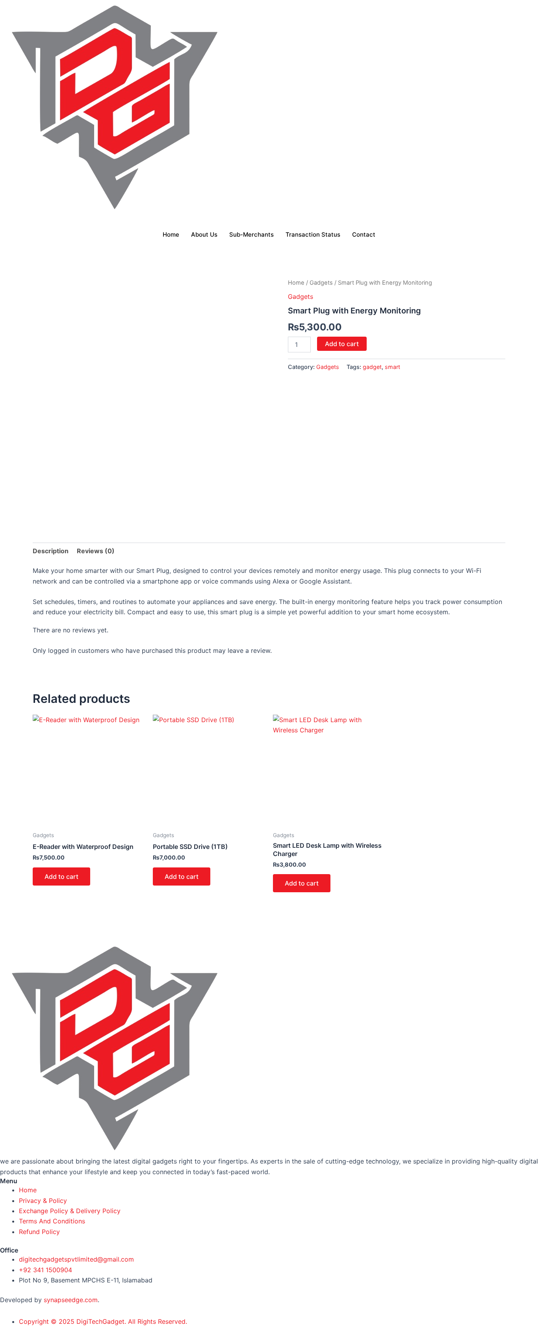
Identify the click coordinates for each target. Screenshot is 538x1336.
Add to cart (342, 344)
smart (392, 366)
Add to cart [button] (61, 876)
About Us (204, 234)
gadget (372, 366)
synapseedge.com (71, 1300)
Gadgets (321, 282)
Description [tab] (51, 551)
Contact (363, 234)
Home (171, 234)
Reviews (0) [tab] (96, 551)
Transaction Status (313, 234)
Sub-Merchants (251, 234)
